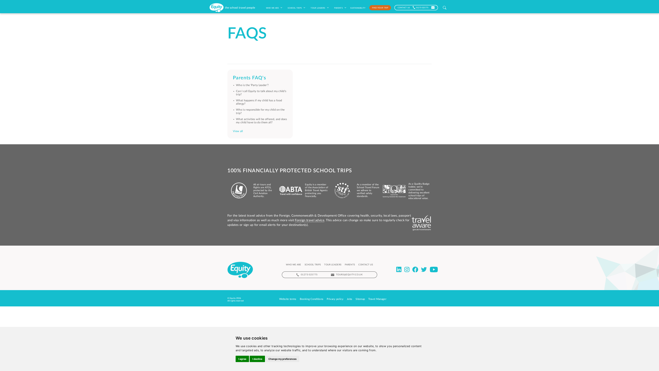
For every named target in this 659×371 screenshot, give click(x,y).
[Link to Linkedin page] (398, 269)
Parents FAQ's (249, 77)
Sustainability (357, 7)
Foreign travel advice (309, 220)
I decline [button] (257, 358)
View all (238, 131)
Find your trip (380, 7)
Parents (350, 265)
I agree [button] (242, 358)
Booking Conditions (311, 299)
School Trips (295, 7)
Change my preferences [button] (282, 358)
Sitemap (360, 299)
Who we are (272, 7)
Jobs (349, 299)
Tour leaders (318, 7)
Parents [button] (338, 7)
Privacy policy (335, 299)
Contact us (365, 265)
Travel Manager (377, 299)
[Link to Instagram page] (406, 269)
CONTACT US (404, 7)
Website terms (287, 299)
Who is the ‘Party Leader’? (252, 85)
